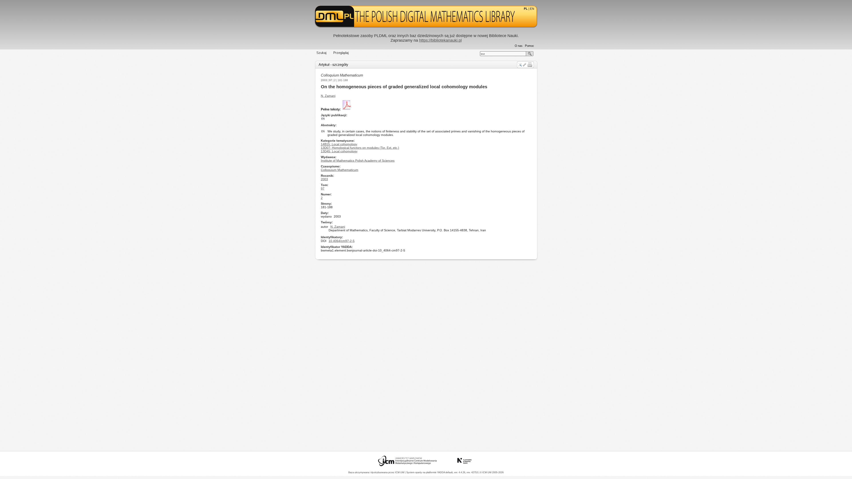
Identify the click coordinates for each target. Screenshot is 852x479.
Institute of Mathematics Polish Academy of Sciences (357, 160)
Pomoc (529, 45)
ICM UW (400, 472)
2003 (324, 80)
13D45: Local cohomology (339, 151)
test (483, 54)
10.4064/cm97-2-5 (342, 241)
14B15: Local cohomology (339, 144)
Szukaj (321, 53)
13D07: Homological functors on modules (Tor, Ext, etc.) (360, 147)
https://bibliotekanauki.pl (440, 40)
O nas (519, 45)
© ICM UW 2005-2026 (492, 472)
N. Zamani (328, 96)
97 (330, 80)
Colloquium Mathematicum (342, 75)
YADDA (441, 472)
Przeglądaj (341, 53)
